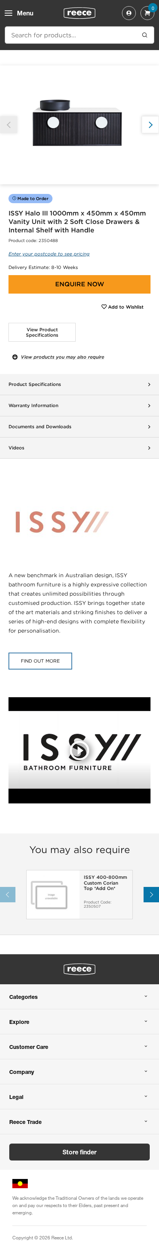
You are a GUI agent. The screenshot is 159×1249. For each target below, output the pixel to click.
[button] (150, 125)
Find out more (40, 661)
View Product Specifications (42, 332)
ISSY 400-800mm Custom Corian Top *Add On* (105, 883)
